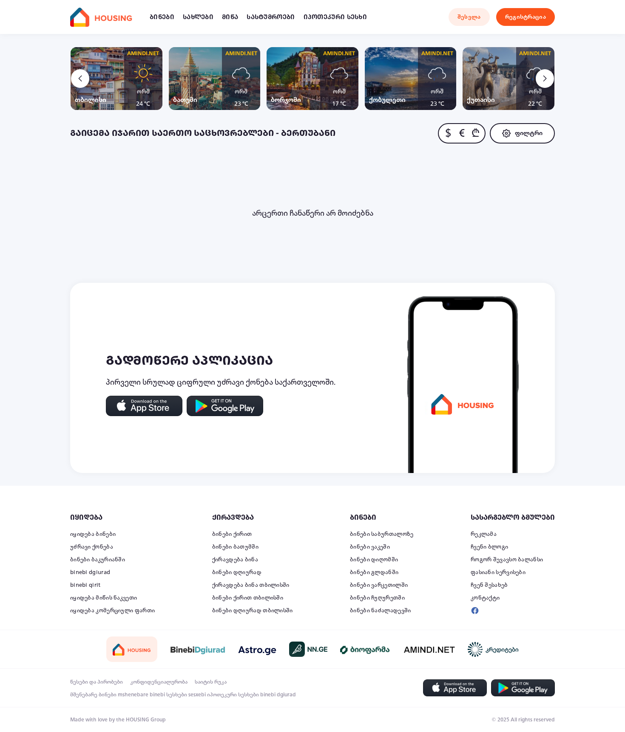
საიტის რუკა (211, 682)
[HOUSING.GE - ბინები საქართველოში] (131, 649)
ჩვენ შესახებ (489, 585)
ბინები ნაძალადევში (380, 610)
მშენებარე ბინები (93, 695)
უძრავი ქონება (91, 546)
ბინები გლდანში (374, 572)
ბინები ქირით (232, 534)
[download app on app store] (144, 406)
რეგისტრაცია (525, 17)
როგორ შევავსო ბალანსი (507, 559)
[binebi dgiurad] (197, 649)
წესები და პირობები (96, 682)
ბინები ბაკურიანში (97, 559)
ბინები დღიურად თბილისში (252, 610)
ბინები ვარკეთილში (379, 585)
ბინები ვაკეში (370, 546)
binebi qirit (85, 585)
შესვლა (469, 17)
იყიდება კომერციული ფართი (112, 610)
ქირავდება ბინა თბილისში (251, 585)
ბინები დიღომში (374, 559)
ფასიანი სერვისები (498, 572)
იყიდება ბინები (93, 534)
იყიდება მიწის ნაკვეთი (103, 597)
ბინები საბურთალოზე (381, 534)
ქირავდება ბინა (235, 559)
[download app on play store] (225, 406)
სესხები (176, 695)
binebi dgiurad (90, 572)
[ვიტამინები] (365, 649)
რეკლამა (484, 534)
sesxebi (197, 695)
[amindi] (429, 649)
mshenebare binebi (141, 695)
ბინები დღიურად (236, 572)
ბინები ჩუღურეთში (377, 597)
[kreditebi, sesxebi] (493, 649)
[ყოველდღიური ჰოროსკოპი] (257, 649)
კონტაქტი (485, 597)
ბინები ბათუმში (235, 546)
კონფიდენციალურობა (159, 682)
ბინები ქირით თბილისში (247, 597)
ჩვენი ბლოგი (489, 546)
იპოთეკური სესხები (233, 695)
